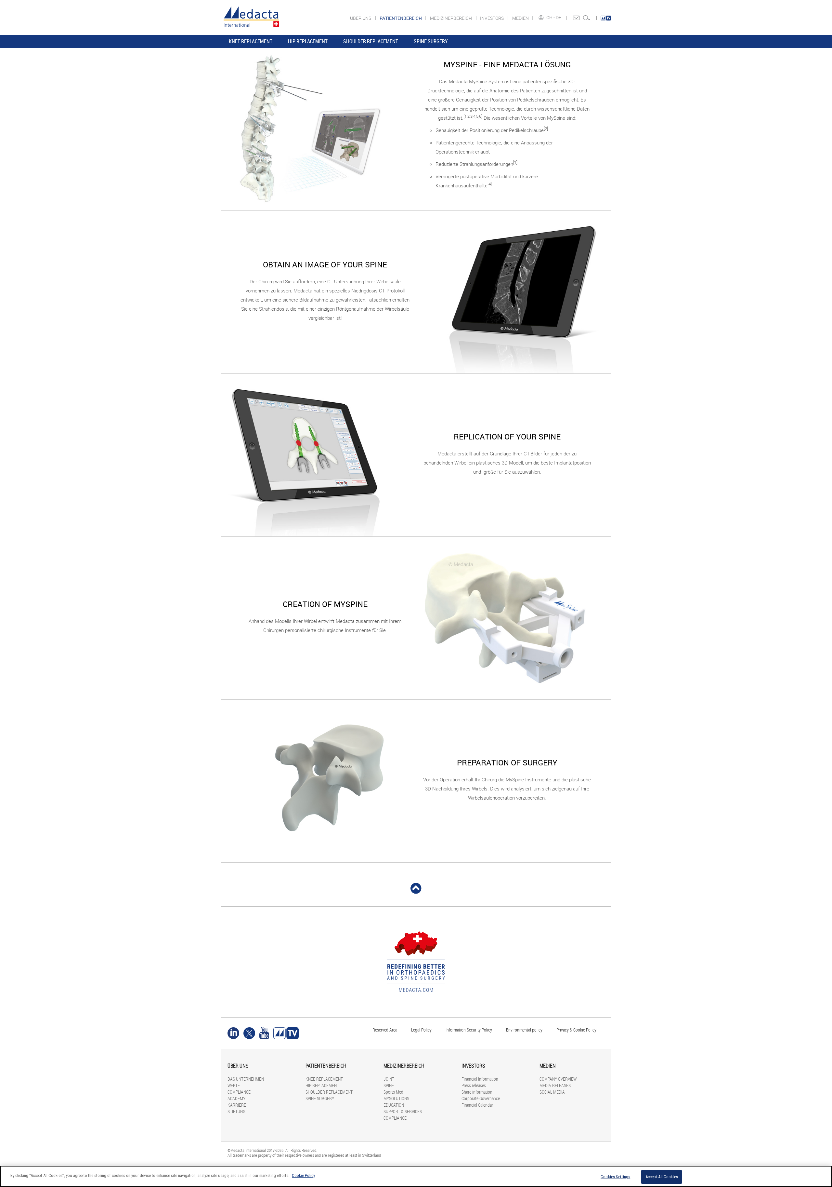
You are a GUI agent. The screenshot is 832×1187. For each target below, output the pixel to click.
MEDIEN (521, 18)
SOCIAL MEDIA (552, 1092)
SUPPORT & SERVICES (403, 1111)
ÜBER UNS (361, 18)
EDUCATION (394, 1105)
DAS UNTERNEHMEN (246, 1079)
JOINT (389, 1079)
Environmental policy (524, 1030)
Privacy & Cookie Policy (576, 1030)
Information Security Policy (469, 1030)
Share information (477, 1092)
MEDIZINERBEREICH (451, 18)
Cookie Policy (303, 1175)
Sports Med (393, 1092)
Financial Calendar (477, 1105)
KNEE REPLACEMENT (250, 41)
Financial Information (480, 1079)
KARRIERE (237, 1105)
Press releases (474, 1085)
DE (559, 17)
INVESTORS (492, 18)
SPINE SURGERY (431, 41)
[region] (416, 1176)
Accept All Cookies (661, 1176)
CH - (551, 17)
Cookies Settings (615, 1176)
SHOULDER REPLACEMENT (370, 41)
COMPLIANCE (239, 1092)
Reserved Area (384, 1030)
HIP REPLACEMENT (308, 41)
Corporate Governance (481, 1098)
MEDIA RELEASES (555, 1085)
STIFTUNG (236, 1111)
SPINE (389, 1085)
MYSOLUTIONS (396, 1098)
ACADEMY (236, 1098)
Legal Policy (421, 1030)
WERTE (234, 1085)
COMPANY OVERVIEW (558, 1079)
